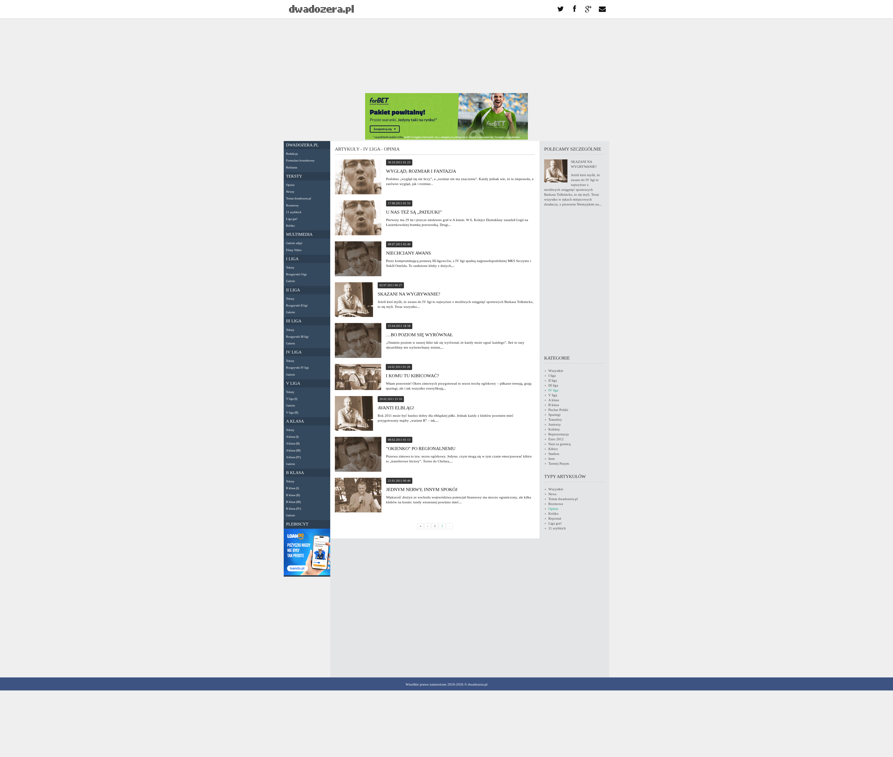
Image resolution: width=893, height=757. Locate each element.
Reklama (291, 167)
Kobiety (554, 429)
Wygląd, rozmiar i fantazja (421, 171)
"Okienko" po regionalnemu (420, 448)
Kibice (553, 449)
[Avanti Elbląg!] (354, 414)
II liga (293, 290)
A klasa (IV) (293, 457)
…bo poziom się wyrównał (419, 334)
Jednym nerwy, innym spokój (421, 489)
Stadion (553, 454)
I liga (292, 258)
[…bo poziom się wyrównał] (358, 341)
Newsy (290, 191)
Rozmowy (292, 205)
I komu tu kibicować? (412, 375)
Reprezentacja (558, 434)
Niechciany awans (408, 253)
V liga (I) (291, 398)
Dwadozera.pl (302, 145)
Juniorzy (554, 424)
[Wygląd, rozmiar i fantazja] (358, 177)
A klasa (295, 421)
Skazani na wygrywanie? (409, 293)
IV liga (294, 352)
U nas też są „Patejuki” (414, 212)
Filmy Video (294, 250)
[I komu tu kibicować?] (358, 377)
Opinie (290, 185)
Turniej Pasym (558, 463)
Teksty (294, 176)
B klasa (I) (292, 488)
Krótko (290, 225)
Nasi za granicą (559, 444)
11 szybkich (293, 212)
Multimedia (299, 234)
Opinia (553, 509)
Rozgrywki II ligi (297, 305)
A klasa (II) (293, 443)
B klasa (295, 472)
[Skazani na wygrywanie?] (354, 300)
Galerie (290, 281)
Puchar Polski (558, 410)
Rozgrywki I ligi (296, 274)
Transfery (555, 419)
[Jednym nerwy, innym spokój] (358, 496)
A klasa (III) (293, 450)
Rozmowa (555, 504)
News (552, 494)
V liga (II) (292, 412)
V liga (293, 383)
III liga (293, 321)
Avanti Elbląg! (396, 407)
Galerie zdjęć (294, 243)
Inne (551, 459)
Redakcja (292, 153)
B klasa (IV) (293, 508)
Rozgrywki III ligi (297, 336)
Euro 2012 (556, 439)
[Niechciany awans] (358, 259)
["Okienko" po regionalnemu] (358, 455)
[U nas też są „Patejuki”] (358, 218)
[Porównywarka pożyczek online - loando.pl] (307, 574)
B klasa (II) (293, 495)
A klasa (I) (292, 436)
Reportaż (554, 518)
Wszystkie (555, 371)
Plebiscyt (297, 524)
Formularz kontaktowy (300, 160)
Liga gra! (291, 219)
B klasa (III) (293, 502)
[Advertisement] (446, 55)
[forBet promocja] (446, 138)
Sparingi (554, 415)
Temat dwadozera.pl (298, 198)
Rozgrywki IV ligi (297, 367)
